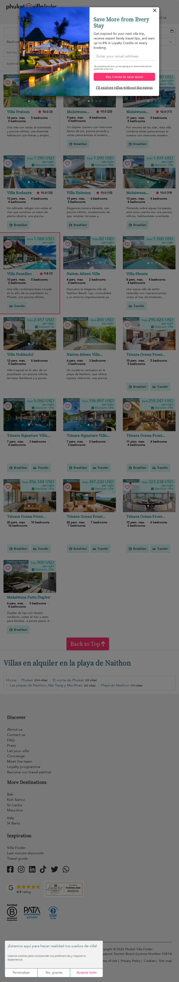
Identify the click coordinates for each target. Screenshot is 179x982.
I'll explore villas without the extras (124, 87)
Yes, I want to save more (124, 76)
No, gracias (54, 972)
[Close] (155, 11)
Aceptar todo (86, 972)
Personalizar (21, 972)
